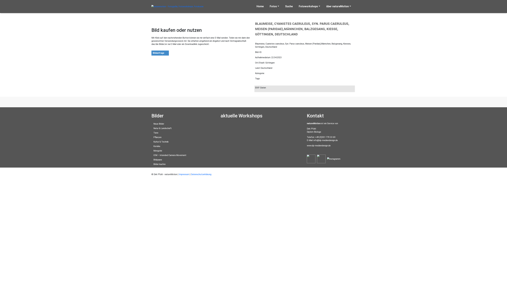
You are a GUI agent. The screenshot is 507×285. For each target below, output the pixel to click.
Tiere (155, 133)
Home (260, 6)
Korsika (156, 146)
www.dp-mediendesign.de (319, 145)
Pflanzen (157, 137)
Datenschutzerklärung (201, 174)
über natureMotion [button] (337, 6)
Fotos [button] (273, 6)
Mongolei (157, 150)
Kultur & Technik (161, 142)
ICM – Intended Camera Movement (169, 155)
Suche (289, 6)
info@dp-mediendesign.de (326, 140)
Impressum (184, 174)
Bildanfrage (158, 53)
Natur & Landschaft (162, 128)
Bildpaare (157, 159)
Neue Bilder (158, 124)
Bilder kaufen (159, 164)
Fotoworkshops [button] (308, 6)
